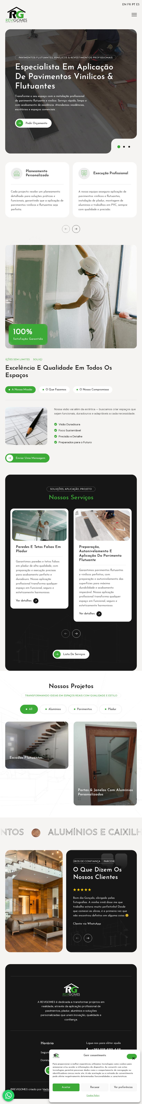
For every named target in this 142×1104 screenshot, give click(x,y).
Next (76, 229)
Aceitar (66, 1087)
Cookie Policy (93, 1096)
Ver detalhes (27, 600)
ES (137, 4)
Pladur (112, 709)
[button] (132, 1056)
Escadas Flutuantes (26, 757)
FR (129, 4)
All (30, 709)
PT (133, 4)
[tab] (20, 389)
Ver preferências (123, 1087)
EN (124, 4)
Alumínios (54, 709)
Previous (66, 229)
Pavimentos (84, 709)
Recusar (94, 1087)
